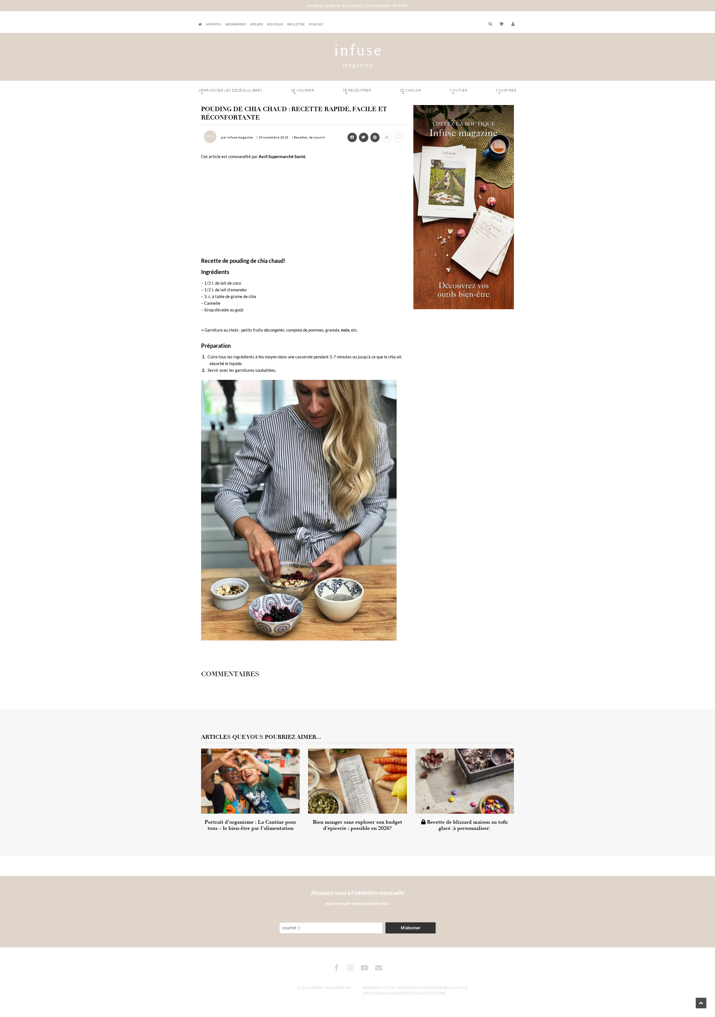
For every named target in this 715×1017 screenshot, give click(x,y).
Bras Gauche (455, 987)
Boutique (275, 24)
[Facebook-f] (336, 967)
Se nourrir (302, 90)
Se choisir (410, 90)
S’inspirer (506, 90)
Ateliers (256, 24)
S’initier (458, 90)
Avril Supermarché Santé (282, 156)
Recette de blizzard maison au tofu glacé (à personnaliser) (467, 825)
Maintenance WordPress (388, 993)
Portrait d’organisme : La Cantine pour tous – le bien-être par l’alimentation (250, 825)
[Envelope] (378, 967)
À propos (213, 24)
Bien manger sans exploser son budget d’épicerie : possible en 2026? (357, 825)
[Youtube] (364, 967)
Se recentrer (357, 90)
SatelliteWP (433, 993)
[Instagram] (350, 967)
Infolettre (296, 24)
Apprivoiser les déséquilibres (230, 90)
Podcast (316, 24)
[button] (513, 24)
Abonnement (235, 24)
